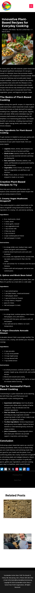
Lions (5, 560)
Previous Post (17, 475)
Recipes (5, 29)
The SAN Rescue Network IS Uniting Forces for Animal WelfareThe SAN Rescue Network (17, 554)
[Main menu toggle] (31, 6)
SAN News (12, 29)
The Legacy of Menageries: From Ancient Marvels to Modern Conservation (17, 522)
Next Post (17, 480)
